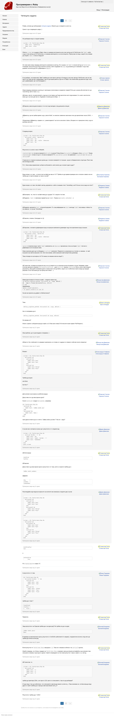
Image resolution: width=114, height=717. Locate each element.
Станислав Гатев (104, 28)
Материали (6, 23)
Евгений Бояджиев (103, 628)
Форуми (5, 38)
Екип (4, 49)
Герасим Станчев (104, 41)
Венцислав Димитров (103, 282)
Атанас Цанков (104, 80)
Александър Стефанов (102, 353)
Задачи (5, 27)
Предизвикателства (8, 30)
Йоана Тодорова (104, 575)
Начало (5, 15)
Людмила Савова (104, 187)
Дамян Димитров (104, 431)
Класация (5, 45)
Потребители (6, 42)
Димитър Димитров (103, 108)
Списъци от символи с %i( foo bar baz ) (92, 1)
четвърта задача (46, 26)
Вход (98, 10)
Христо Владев (104, 304)
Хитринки (5, 34)
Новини (5, 19)
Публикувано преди (32, 33)
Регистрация (105, 10)
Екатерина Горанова (103, 176)
